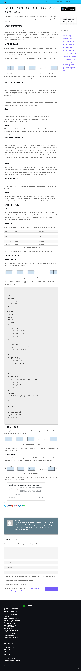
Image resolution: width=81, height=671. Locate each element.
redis (11, 632)
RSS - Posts (28, 606)
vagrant (14, 637)
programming (8, 630)
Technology (49, 1)
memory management (9, 625)
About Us (67, 1)
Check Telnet (8, 652)
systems (12, 635)
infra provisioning (13, 616)
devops (14, 614)
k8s (11, 622)
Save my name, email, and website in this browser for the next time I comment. (30, 576)
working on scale (12, 639)
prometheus (15, 630)
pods (12, 628)
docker (6, 617)
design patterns (7, 615)
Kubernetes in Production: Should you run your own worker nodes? (69, 64)
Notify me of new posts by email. (16, 585)
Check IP (7, 649)
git (9, 616)
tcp (15, 635)
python (7, 632)
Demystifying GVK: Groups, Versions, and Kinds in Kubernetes (69, 38)
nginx (15, 626)
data (16, 611)
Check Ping (7, 654)
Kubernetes (59, 1)
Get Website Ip (9, 647)
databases (6, 613)
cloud (12, 609)
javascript (7, 622)
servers (17, 632)
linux (15, 623)
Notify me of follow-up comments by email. (19, 581)
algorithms (7, 608)
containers (12, 611)
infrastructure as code (9, 618)
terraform (18, 635)
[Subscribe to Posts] (24, 606)
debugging (16, 613)
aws (12, 608)
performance (7, 628)
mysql (5, 626)
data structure (10, 30)
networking (10, 627)
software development (8, 634)
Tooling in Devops (8, 637)
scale (14, 632)
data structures (11, 613)
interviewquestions (14, 620)
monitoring (16, 625)
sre (13, 634)
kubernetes (8, 623)
